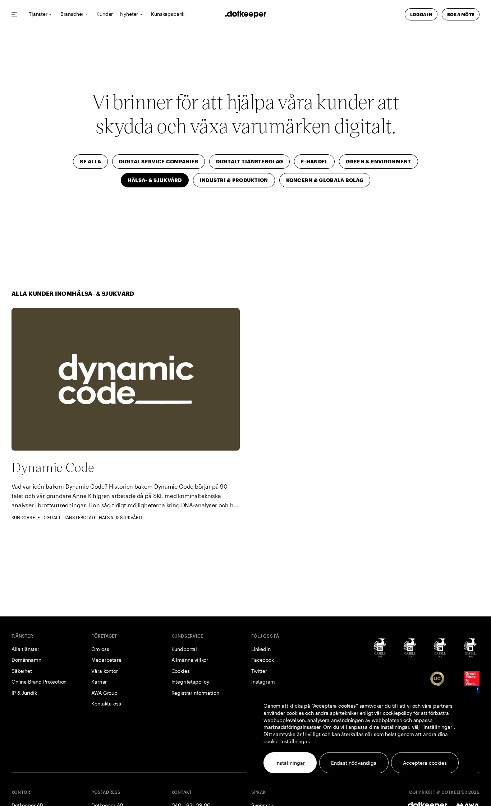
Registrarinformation (195, 693)
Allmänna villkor (189, 660)
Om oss (100, 649)
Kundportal (184, 649)
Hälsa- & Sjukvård (120, 517)
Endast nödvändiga (354, 763)
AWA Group (104, 693)
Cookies (180, 671)
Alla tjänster (25, 649)
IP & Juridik (24, 693)
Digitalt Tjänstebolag (68, 517)
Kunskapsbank (167, 14)
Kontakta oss (106, 703)
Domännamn (26, 660)
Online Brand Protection (39, 682)
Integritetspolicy (190, 682)
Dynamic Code (53, 466)
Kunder (104, 14)
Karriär (99, 682)
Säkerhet (22, 671)
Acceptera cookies (425, 763)
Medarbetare (106, 660)
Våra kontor (104, 671)
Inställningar (290, 763)
